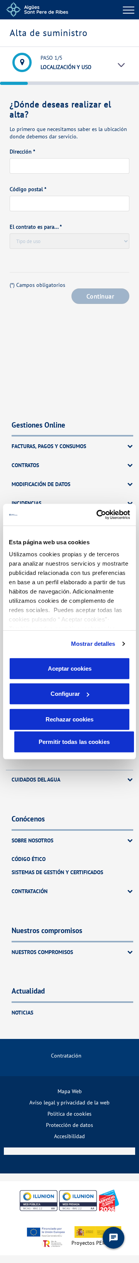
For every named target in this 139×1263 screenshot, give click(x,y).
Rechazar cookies (69, 719)
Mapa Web (70, 1091)
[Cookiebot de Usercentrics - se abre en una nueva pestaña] (98, 515)
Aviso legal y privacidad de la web (69, 1102)
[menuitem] (69, 1055)
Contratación (66, 1055)
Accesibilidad (69, 1136)
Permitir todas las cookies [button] (74, 741)
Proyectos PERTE (91, 1242)
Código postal (28, 189)
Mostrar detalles (93, 643)
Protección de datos (69, 1124)
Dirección (22, 151)
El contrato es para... (36, 226)
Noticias (22, 1012)
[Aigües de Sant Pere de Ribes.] (37, 9)
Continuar (100, 296)
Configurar (65, 693)
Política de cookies (69, 1113)
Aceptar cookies (70, 668)
